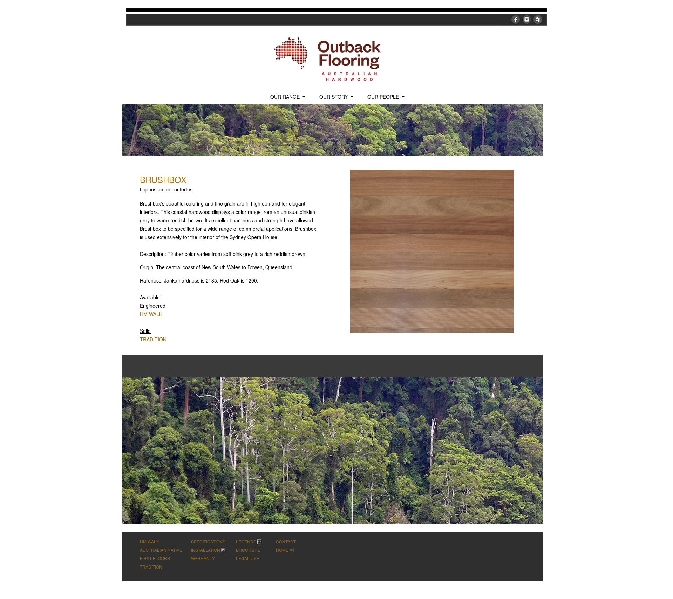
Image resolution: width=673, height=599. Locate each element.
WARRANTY (203, 558)
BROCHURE (248, 550)
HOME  (285, 550)
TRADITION (153, 339)
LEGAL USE (247, 558)
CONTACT (286, 541)
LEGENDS (246, 541)
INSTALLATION (205, 550)
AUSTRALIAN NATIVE (161, 550)
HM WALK (151, 314)
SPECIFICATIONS (208, 541)
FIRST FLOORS (155, 558)
